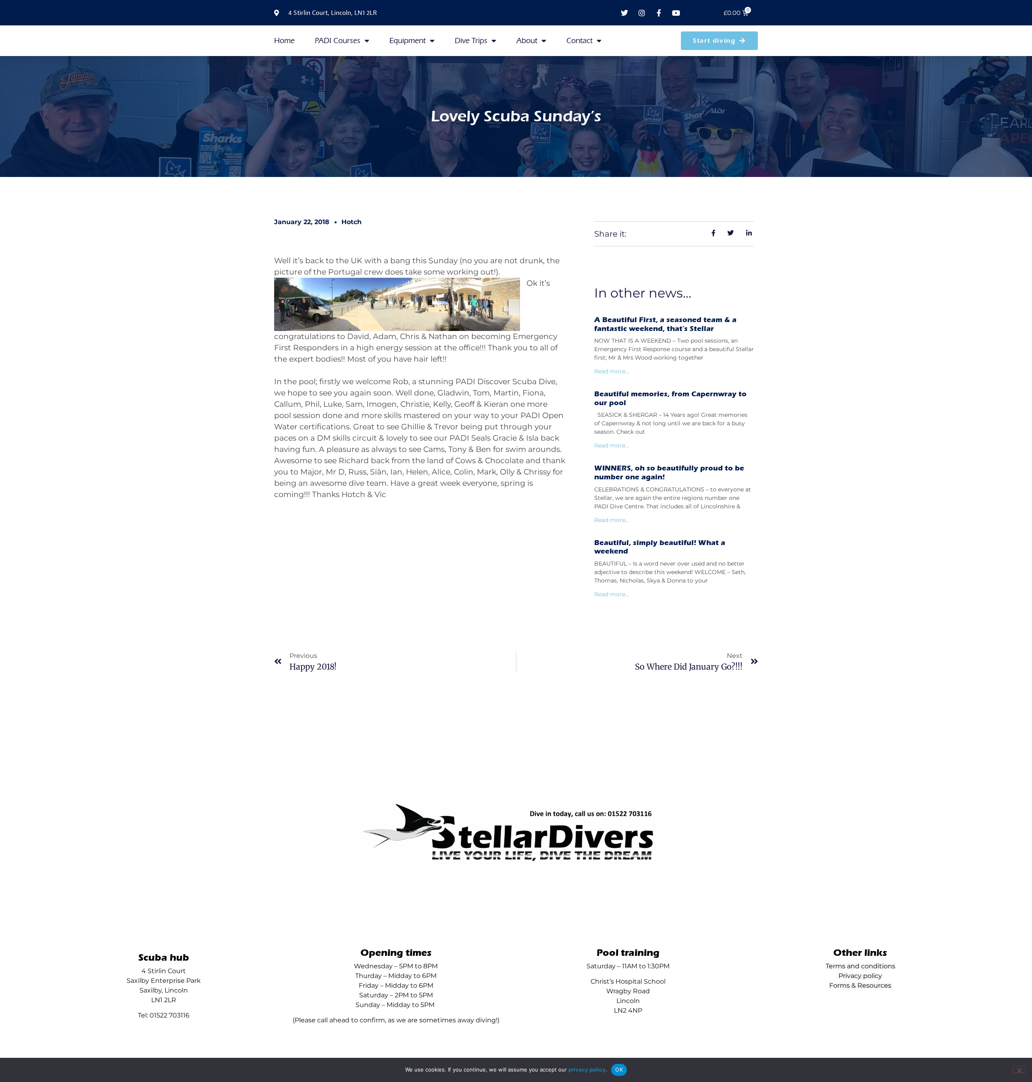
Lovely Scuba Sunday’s (516, 116)
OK (619, 1069)
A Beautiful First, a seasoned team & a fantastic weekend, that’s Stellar (665, 324)
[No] (1019, 1069)
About (526, 40)
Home (284, 40)
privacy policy (586, 1069)
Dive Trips (471, 40)
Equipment (407, 40)
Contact (579, 40)
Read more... (611, 371)
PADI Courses (337, 40)
